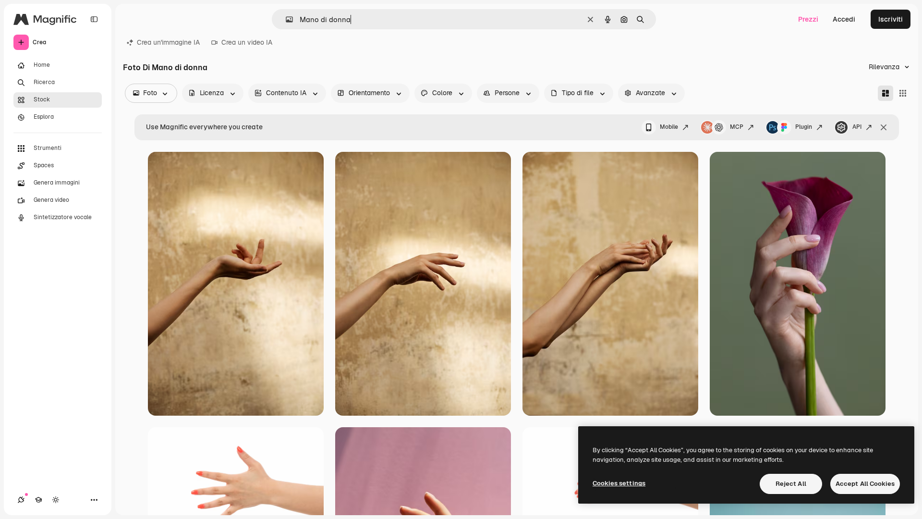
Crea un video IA (246, 42)
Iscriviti (890, 19)
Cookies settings (619, 483)
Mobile (669, 127)
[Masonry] (885, 93)
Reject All (791, 484)
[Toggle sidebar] (94, 19)
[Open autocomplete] (285, 19)
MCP (736, 127)
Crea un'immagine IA (168, 42)
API (856, 127)
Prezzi (808, 19)
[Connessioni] (21, 499)
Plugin (803, 127)
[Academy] (38, 499)
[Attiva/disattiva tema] (55, 499)
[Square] (902, 93)
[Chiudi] (883, 127)
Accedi (844, 19)
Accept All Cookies (865, 484)
